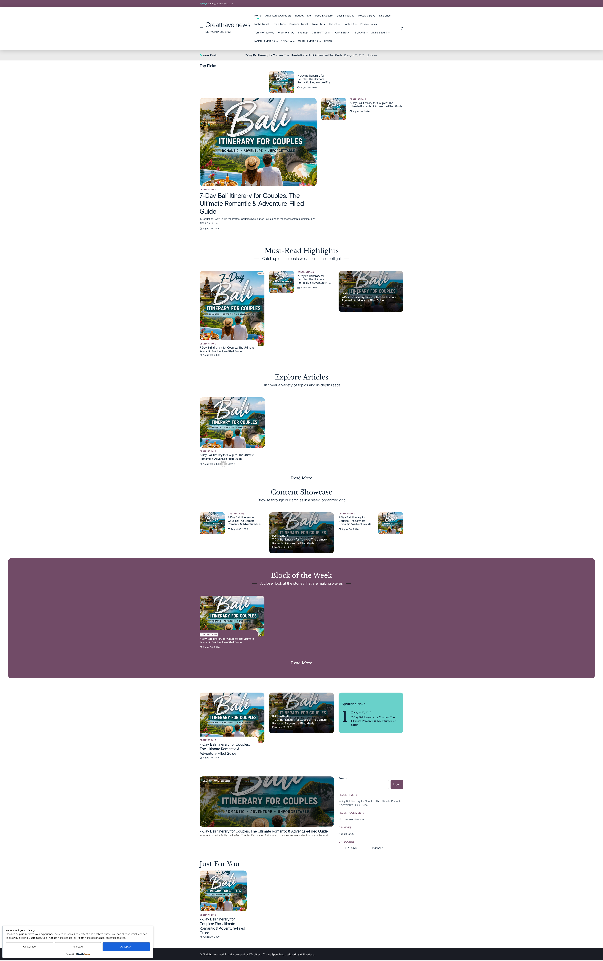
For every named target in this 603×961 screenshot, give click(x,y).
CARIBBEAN (342, 32)
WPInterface (307, 954)
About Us (334, 24)
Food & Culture (324, 15)
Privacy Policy (368, 24)
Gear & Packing (345, 15)
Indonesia (225, 781)
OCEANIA (286, 41)
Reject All (78, 946)
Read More (301, 478)
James (373, 55)
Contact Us (349, 24)
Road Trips (279, 24)
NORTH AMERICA (264, 41)
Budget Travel (303, 15)
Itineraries (385, 15)
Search (343, 778)
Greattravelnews (227, 24)
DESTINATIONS (321, 32)
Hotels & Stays (366, 15)
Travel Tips (318, 24)
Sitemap (303, 32)
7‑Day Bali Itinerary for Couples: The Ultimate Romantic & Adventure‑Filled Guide (293, 55)
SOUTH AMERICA (307, 41)
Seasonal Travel (298, 24)
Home (257, 15)
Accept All (126, 946)
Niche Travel (261, 24)
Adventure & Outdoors (278, 15)
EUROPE (360, 32)
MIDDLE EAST (378, 32)
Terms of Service (264, 32)
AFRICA (328, 41)
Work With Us (286, 32)
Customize (29, 946)
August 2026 (346, 833)
